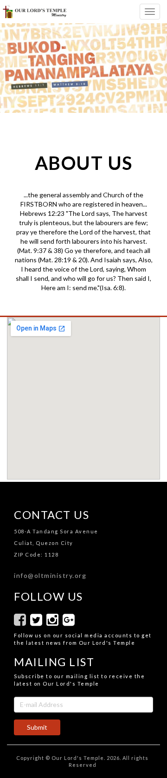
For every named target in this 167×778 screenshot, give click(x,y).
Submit (37, 727)
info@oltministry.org (50, 575)
